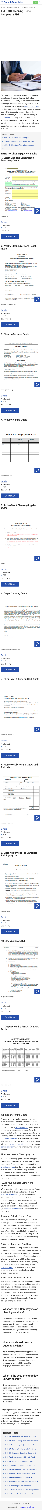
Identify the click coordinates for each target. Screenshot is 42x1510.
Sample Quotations (27, 7)
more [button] (4, 148)
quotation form (7, 118)
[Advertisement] (21, 38)
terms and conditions (17, 1144)
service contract (21, 1127)
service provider (7, 1147)
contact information (13, 1209)
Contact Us (16, 1503)
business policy (7, 1267)
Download (10, 237)
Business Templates (13, 7)
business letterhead (9, 1195)
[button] (40, 2)
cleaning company (10, 1138)
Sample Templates (27, 1507)
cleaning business (31, 106)
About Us (26, 1503)
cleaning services (8, 1167)
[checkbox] (2, 2)
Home (3, 7)
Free (35, 2)
